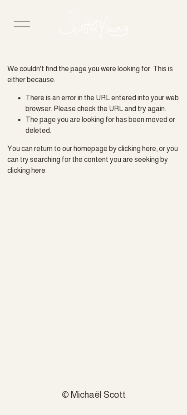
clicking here (137, 148)
